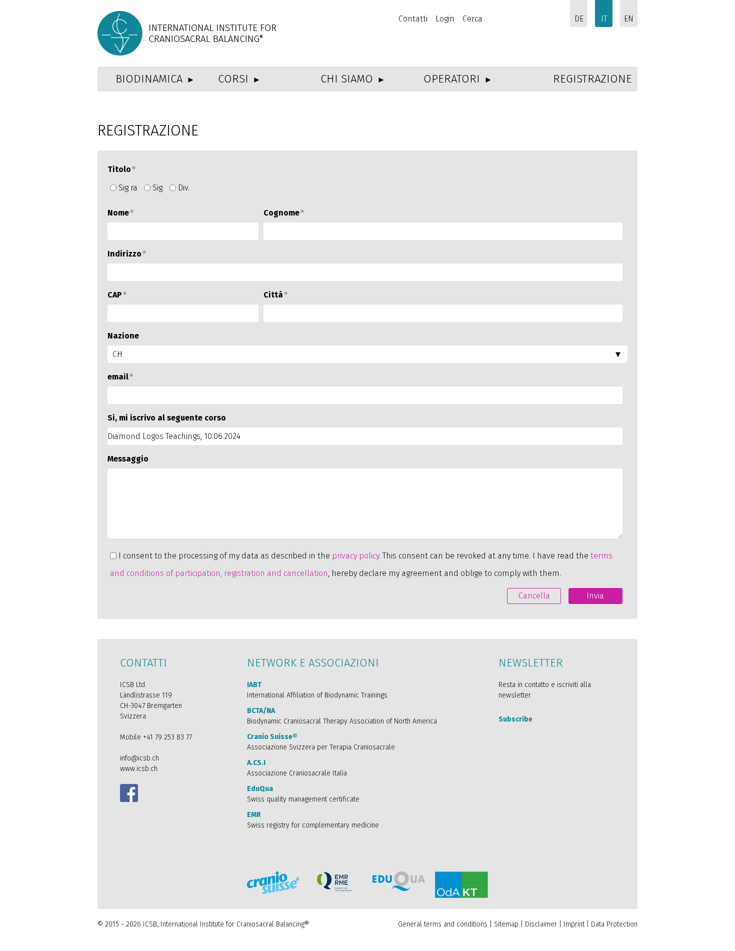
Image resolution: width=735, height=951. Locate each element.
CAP (117, 295)
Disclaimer (541, 924)
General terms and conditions (443, 924)
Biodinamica (149, 79)
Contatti (413, 19)
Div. (184, 187)
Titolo (122, 169)
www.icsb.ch (139, 768)
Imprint (575, 924)
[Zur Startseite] (189, 33)
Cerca (472, 19)
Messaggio (128, 459)
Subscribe (515, 719)
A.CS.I (256, 762)
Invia (595, 595)
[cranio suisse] (273, 883)
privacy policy (355, 555)
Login (445, 19)
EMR (254, 814)
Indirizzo (127, 253)
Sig (157, 187)
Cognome (284, 213)
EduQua (260, 788)
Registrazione (592, 79)
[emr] (335, 882)
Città (276, 295)
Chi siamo (346, 79)
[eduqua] (398, 881)
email (120, 377)
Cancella (534, 595)
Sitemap (506, 924)
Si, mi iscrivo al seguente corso (167, 417)
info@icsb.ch (139, 758)
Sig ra (128, 187)
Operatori (452, 79)
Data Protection (614, 924)
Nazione (123, 335)
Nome (121, 213)
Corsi (233, 79)
